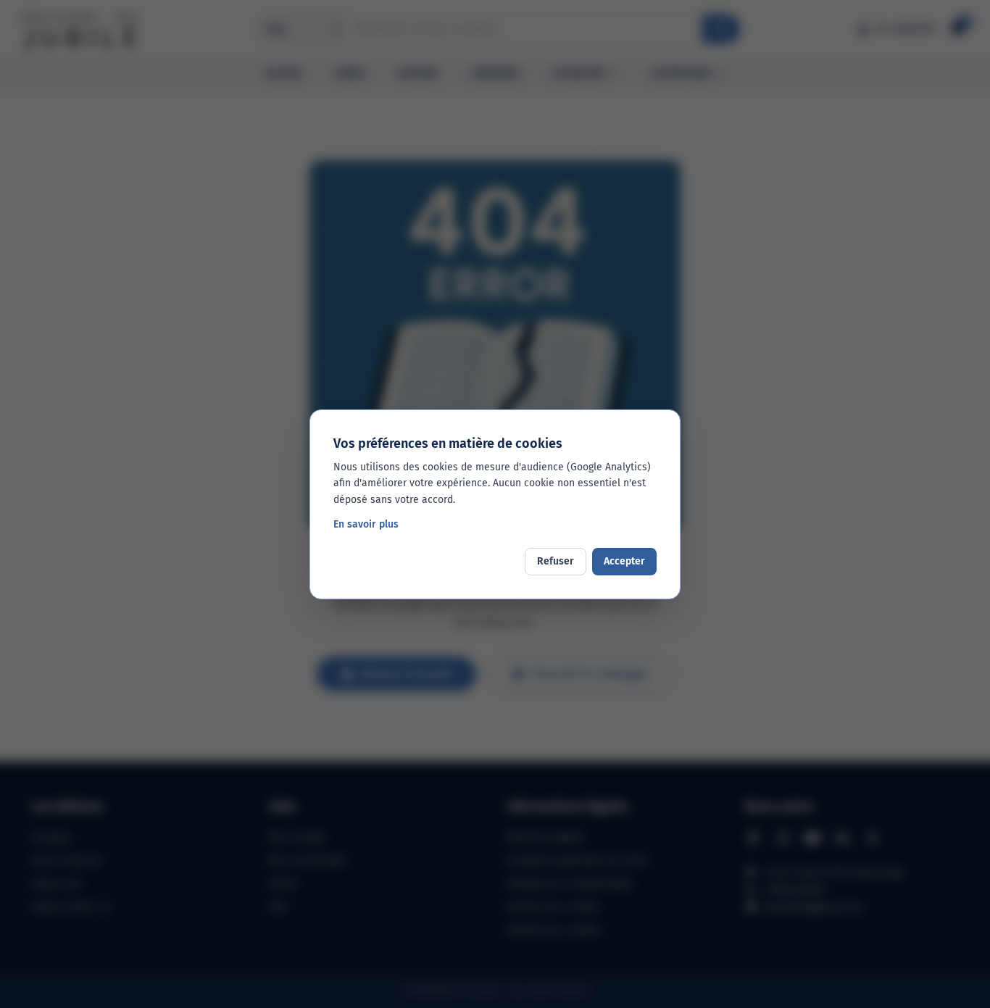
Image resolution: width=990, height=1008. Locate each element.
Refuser (555, 561)
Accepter (624, 561)
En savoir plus (366, 524)
